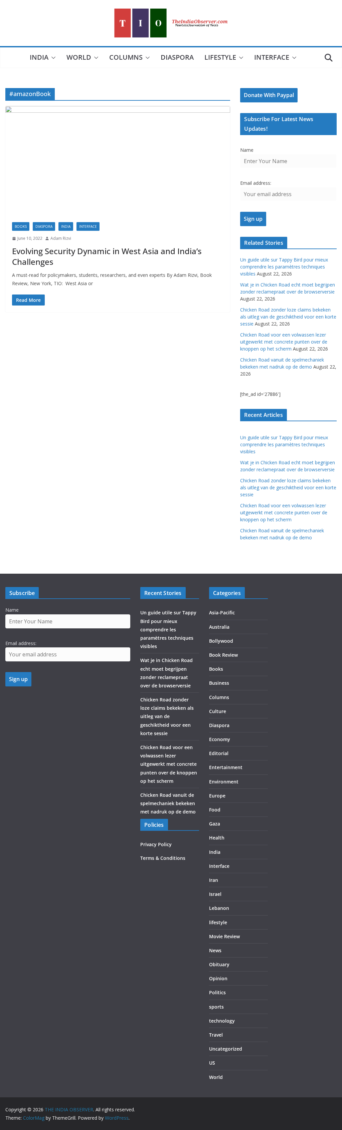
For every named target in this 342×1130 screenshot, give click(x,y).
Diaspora (177, 57)
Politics (217, 992)
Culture (217, 711)
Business (219, 683)
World (78, 57)
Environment (223, 781)
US (212, 1063)
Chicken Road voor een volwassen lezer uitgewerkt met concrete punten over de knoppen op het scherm (283, 342)
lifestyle (220, 57)
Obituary (219, 964)
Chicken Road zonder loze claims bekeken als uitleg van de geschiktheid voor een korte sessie (288, 317)
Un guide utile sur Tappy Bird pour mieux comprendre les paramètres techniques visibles (284, 266)
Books (21, 226)
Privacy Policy (156, 844)
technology (222, 1021)
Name (246, 150)
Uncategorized (225, 1049)
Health (216, 837)
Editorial (218, 753)
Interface (271, 57)
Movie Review (224, 936)
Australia (219, 627)
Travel (216, 1035)
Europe (217, 795)
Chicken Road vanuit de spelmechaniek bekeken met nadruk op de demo (168, 803)
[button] (52, 58)
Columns (126, 57)
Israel (215, 894)
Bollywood (221, 641)
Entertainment (225, 767)
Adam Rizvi (60, 238)
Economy (219, 739)
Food (214, 809)
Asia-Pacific (222, 612)
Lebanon (219, 908)
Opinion (218, 978)
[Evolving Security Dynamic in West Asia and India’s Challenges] (117, 160)
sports (216, 1007)
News (215, 950)
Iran (213, 880)
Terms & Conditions (162, 858)
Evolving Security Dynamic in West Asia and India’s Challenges (107, 256)
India (39, 57)
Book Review (223, 655)
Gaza (214, 823)
